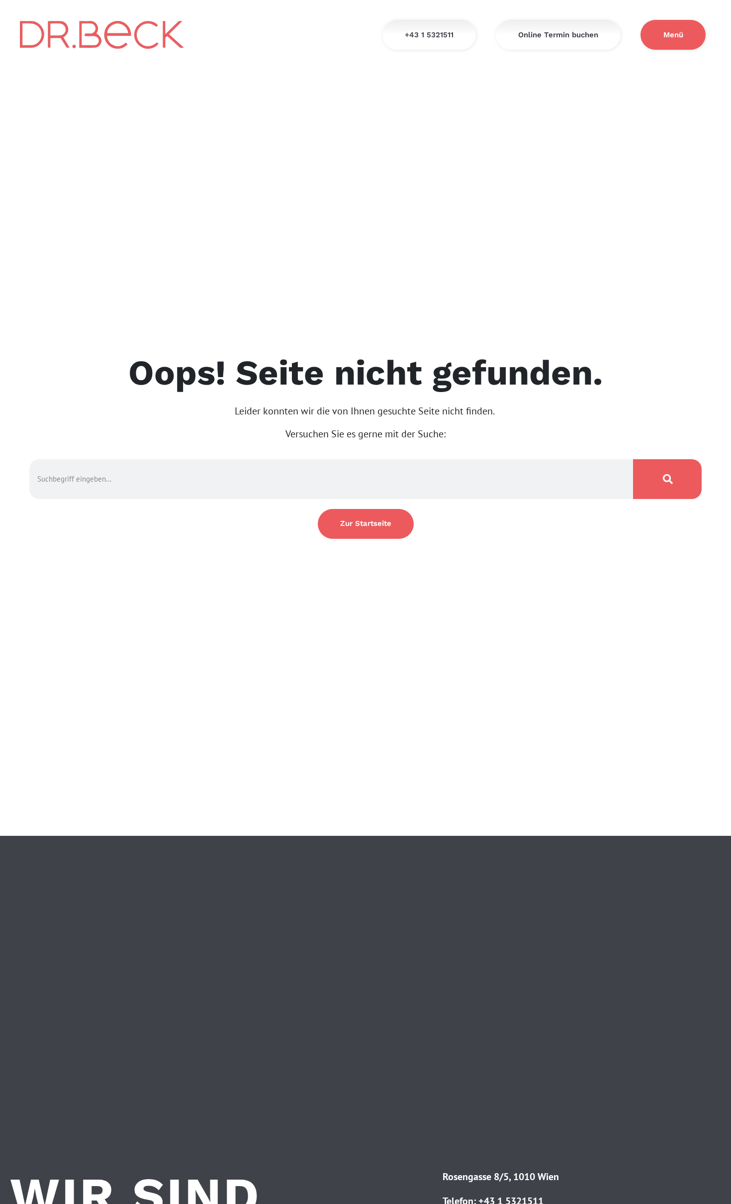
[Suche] (667, 479)
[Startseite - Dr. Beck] (102, 35)
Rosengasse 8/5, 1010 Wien (501, 1176)
